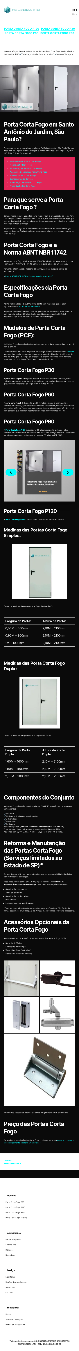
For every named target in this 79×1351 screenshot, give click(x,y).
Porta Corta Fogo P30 (58, 28)
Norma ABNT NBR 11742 (21, 165)
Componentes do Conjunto (21, 179)
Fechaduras (11, 1245)
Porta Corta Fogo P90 (57, 33)
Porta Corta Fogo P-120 (16, 519)
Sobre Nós (10, 1287)
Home (8, 1314)
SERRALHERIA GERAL (13, 1163)
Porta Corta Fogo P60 (22, 33)
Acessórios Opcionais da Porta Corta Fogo (28, 172)
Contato (9, 1292)
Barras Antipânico (13, 1239)
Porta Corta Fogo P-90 (16, 430)
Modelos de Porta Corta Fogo (23, 175)
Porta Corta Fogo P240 (15, 1212)
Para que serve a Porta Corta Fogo (25, 161)
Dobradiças (10, 1255)
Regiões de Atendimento (16, 1282)
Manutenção (11, 1277)
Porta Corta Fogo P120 (21, 28)
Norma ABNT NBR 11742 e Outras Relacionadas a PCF (29, 276)
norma (71, 351)
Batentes (9, 1250)
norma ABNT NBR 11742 (30, 306)
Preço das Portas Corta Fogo (22, 186)
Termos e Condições (14, 1319)
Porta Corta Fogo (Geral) (16, 1218)
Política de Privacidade (15, 1324)
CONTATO (8, 1161)
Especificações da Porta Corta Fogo (26, 168)
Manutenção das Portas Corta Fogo (26, 182)
